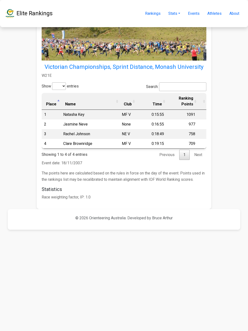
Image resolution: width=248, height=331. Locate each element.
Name (70, 104)
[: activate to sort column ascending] (202, 101)
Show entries (60, 86)
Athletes (214, 13)
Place (51, 104)
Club (128, 104)
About (234, 13)
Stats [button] (172, 13)
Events (194, 13)
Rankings (153, 13)
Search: (152, 86)
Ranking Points (186, 101)
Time (157, 104)
